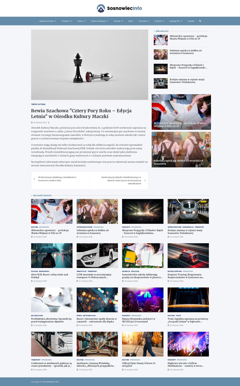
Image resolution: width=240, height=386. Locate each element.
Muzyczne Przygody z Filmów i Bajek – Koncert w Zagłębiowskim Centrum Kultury (189, 68)
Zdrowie (116, 21)
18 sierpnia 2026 (176, 369)
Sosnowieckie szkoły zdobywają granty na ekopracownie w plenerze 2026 (142, 277)
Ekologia (135, 271)
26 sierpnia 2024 (40, 122)
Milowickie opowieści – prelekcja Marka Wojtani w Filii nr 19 (188, 37)
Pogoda (34, 271)
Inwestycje (81, 271)
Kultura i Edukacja (98, 21)
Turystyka (143, 21)
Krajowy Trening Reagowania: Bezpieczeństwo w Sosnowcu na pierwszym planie (185, 277)
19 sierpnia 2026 (85, 369)
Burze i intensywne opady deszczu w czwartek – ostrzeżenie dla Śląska (97, 320)
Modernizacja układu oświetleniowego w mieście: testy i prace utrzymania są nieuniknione (121, 180)
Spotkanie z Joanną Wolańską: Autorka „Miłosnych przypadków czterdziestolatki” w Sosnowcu (95, 366)
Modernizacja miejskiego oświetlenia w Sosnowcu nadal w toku (57, 179)
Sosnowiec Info (52, 381)
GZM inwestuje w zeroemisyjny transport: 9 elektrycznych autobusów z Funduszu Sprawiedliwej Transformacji (97, 278)
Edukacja (126, 271)
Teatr (178, 315)
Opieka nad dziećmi (84, 227)
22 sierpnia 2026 (176, 236)
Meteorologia (89, 315)
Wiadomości (44, 271)
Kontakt (191, 21)
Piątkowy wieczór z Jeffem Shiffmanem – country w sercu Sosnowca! (185, 366)
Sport (130, 21)
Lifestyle (158, 21)
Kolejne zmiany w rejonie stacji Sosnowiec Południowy (187, 81)
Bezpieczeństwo (47, 21)
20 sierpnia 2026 (131, 281)
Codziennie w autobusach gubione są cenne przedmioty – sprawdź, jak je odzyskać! (51, 366)
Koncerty (126, 227)
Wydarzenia (44, 227)
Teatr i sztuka (38, 104)
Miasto (80, 21)
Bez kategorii (37, 315)
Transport (66, 21)
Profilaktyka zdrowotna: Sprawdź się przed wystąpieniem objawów (51, 320)
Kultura (34, 227)
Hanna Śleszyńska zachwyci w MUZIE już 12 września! (138, 320)
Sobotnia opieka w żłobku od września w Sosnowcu (186, 52)
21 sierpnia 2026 (85, 281)
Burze (79, 315)
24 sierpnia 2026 (40, 236)
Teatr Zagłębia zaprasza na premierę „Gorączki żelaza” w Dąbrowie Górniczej (188, 322)
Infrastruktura (174, 227)
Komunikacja (187, 227)
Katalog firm (175, 21)
